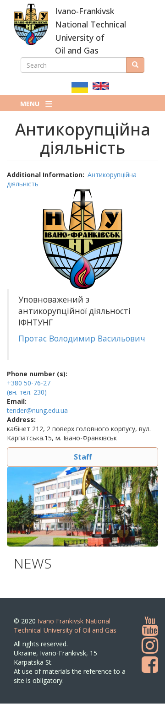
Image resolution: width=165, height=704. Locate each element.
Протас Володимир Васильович (83, 338)
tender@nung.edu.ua (37, 410)
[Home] (31, 24)
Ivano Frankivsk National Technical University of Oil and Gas (65, 625)
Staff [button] (83, 457)
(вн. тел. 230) (27, 392)
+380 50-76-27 (28, 383)
